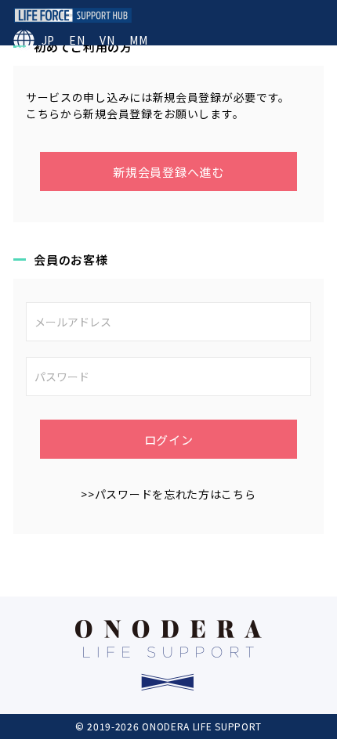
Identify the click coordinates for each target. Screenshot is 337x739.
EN (77, 40)
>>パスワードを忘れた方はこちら (168, 494)
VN (107, 40)
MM (138, 40)
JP (48, 40)
